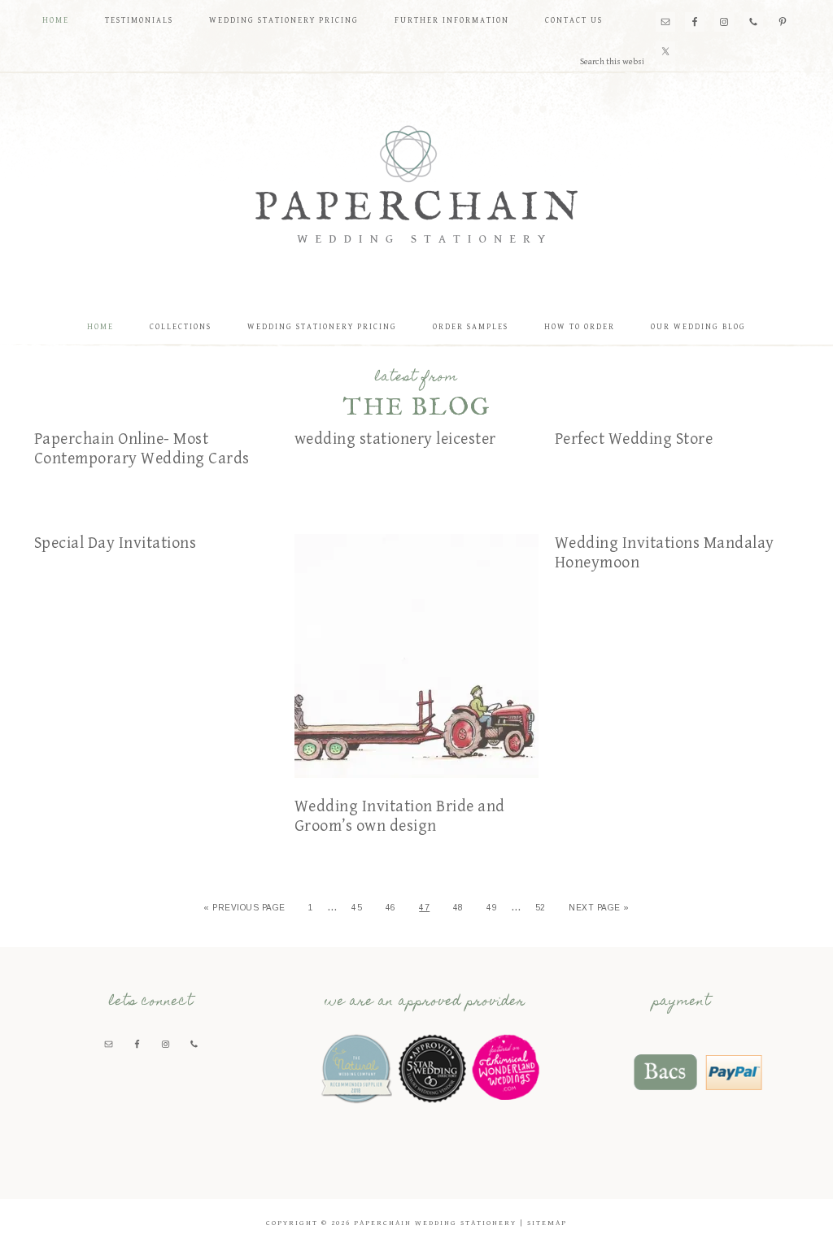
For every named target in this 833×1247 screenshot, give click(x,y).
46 (391, 907)
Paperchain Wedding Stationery (416, 183)
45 (356, 907)
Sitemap (547, 1223)
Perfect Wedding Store (634, 439)
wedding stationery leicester (395, 439)
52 (540, 907)
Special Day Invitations (115, 543)
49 (491, 907)
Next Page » (599, 907)
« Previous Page (244, 907)
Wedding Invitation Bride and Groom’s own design (399, 816)
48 (458, 907)
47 (424, 907)
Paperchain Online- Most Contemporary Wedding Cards (142, 449)
